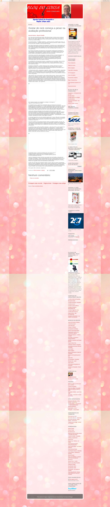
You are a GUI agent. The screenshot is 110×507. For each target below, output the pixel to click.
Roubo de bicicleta (72, 86)
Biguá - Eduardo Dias (72, 80)
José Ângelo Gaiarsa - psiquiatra (74, 450)
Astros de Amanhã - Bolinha (74, 322)
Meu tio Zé (70, 459)
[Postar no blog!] (51, 170)
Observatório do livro (72, 408)
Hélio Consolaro (72, 377)
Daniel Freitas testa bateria (73, 330)
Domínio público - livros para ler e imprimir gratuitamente (74, 404)
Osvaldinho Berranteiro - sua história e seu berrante (74, 317)
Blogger (71, 496)
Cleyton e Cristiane (72, 327)
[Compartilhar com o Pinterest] (54, 170)
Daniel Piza (70, 439)
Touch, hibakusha (71, 62)
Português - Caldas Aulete (73, 409)
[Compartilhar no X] (52, 170)
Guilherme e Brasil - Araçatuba (74, 344)
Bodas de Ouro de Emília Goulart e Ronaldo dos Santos (75, 434)
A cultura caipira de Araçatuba (74, 299)
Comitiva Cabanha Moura (73, 305)
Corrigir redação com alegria (74, 97)
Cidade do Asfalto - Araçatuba (74, 436)
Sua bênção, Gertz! (72, 466)
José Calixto (70, 349)
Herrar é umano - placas (73, 103)
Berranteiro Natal (71, 300)
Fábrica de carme (71, 65)
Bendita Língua (71, 95)
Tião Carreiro (71, 362)
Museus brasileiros (72, 406)
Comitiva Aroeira (71, 304)
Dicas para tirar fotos (72, 416)
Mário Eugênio (71, 350)
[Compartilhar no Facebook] (53, 170)
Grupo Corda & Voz (72, 343)
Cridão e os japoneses (72, 437)
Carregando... (71, 109)
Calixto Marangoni (72, 323)
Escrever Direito (71, 99)
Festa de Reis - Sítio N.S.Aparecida (72, 314)
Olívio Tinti (70, 357)
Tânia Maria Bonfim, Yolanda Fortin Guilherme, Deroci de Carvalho (74, 473)
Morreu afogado (71, 67)
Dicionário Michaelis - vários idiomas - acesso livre (74, 401)
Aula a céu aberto (71, 75)
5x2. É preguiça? (71, 72)
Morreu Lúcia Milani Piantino (74, 462)
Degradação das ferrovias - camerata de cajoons (73, 333)
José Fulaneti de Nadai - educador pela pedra (73, 444)
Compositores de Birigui (73, 328)
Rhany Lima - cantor (72, 361)
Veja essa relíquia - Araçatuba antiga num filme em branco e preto (74, 389)
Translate (77, 236)
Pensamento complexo (73, 77)
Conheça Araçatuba (72, 386)
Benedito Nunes (71, 431)
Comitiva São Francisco (73, 311)
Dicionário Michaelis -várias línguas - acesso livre (73, 420)
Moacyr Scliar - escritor (72, 461)
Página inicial (47, 183)
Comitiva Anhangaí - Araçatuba (74, 302)
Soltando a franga (71, 464)
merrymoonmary (59, 496)
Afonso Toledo (71, 428)
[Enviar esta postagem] (47, 170)
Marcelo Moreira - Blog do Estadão (36, 35)
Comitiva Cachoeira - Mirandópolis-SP (72, 308)
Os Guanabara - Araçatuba (73, 359)
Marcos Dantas (71, 455)
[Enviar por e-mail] (49, 170)
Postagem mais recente (35, 183)
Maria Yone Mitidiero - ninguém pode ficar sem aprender (74, 457)
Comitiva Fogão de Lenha (73, 310)
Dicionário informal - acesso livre (74, 417)
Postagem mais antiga (59, 183)
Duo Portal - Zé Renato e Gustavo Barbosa (73, 338)
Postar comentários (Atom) (37, 186)
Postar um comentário (34, 178)
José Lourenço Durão (72, 449)
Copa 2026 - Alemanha (73, 70)
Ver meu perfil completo (73, 378)
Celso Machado (71, 325)
